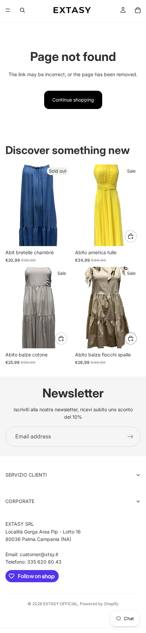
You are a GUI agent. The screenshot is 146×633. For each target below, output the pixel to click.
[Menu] (8, 10)
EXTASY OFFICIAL (60, 603)
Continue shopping (73, 100)
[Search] (22, 10)
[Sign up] (130, 437)
